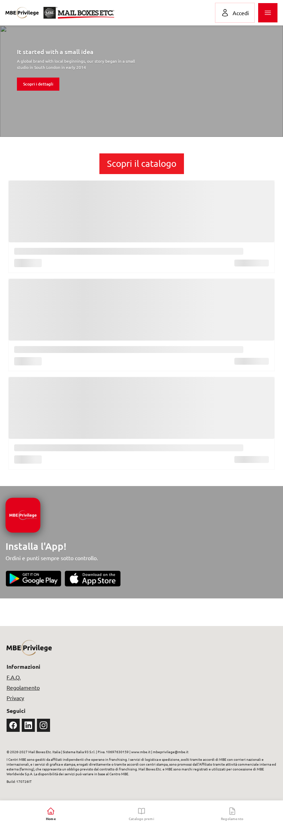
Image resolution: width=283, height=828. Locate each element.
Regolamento (23, 687)
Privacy (15, 697)
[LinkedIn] (28, 725)
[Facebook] (13, 725)
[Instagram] (43, 725)
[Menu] (267, 12)
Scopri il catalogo (141, 163)
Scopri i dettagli (38, 84)
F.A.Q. (14, 677)
